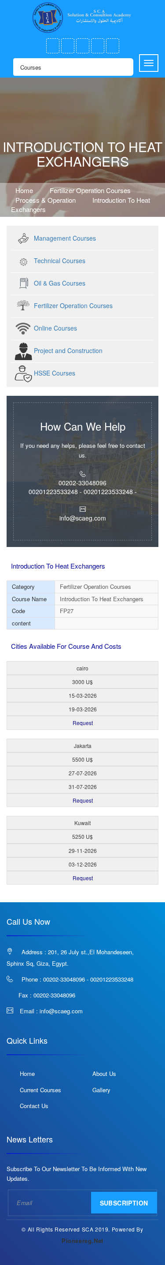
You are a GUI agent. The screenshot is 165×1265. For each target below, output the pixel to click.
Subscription (124, 1202)
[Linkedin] (112, 45)
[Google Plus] (82, 45)
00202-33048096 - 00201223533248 (88, 979)
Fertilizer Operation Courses (91, 190)
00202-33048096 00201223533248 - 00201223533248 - (83, 487)
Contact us (34, 1105)
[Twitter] (67, 45)
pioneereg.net (82, 1240)
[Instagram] (97, 45)
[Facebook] (52, 45)
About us (104, 1073)
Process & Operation (46, 200)
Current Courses (40, 1090)
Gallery (101, 1090)
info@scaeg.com (61, 1011)
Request (83, 722)
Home (24, 190)
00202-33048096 (54, 995)
